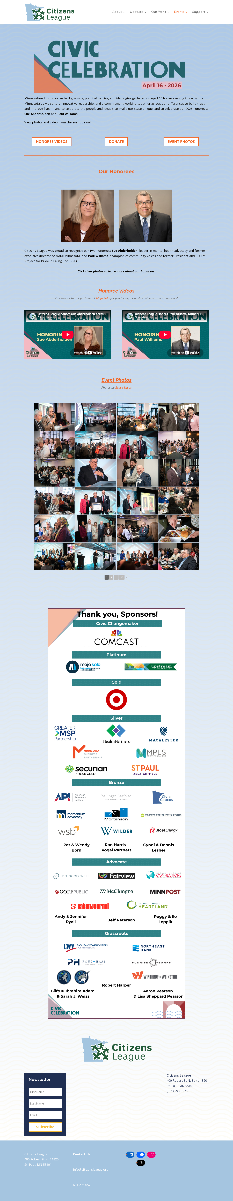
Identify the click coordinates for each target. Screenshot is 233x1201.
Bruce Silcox (123, 387)
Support (198, 12)
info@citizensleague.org (90, 1169)
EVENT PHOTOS (181, 141)
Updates (136, 12)
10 (121, 577)
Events (179, 12)
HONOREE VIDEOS (51, 141)
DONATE (116, 141)
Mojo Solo (103, 298)
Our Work (158, 12)
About (117, 12)
